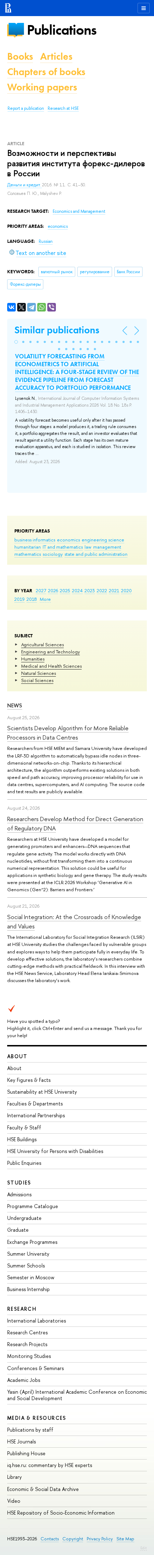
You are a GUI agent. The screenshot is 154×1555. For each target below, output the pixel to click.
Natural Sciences (38, 673)
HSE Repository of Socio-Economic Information (61, 1512)
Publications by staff (30, 1429)
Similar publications (56, 330)
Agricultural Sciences (42, 644)
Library (14, 1476)
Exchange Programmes (32, 1241)
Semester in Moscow (30, 1277)
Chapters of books (46, 71)
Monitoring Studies (29, 1356)
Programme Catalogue (32, 1206)
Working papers (42, 87)
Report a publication (26, 108)
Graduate (18, 1229)
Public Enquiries (24, 1162)
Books (20, 56)
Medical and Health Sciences (51, 666)
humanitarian (27, 547)
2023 (90, 590)
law (88, 547)
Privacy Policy (100, 1539)
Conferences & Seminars (35, 1368)
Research (22, 1308)
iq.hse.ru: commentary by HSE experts (49, 1465)
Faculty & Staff (24, 1127)
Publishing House (26, 1453)
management (107, 547)
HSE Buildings (22, 1139)
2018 (32, 599)
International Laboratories (36, 1320)
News (14, 705)
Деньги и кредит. (24, 185)
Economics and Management (79, 211)
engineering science (103, 539)
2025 (65, 590)
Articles (56, 56)
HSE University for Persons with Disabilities (55, 1151)
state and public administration (95, 554)
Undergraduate (24, 1218)
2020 (126, 590)
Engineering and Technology (50, 651)
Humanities (32, 659)
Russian (46, 241)
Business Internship (28, 1289)
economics (68, 539)
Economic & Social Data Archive (43, 1489)
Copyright (72, 1539)
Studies (19, 1182)
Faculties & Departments (35, 1103)
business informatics (34, 539)
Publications (61, 30)
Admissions (19, 1194)
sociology (53, 554)
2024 (77, 590)
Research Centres (27, 1332)
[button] (16, 341)
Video (13, 1500)
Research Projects (27, 1344)
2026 (53, 590)
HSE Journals (21, 1441)
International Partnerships (36, 1115)
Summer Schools (26, 1265)
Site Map (125, 1539)
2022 (102, 590)
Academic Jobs (23, 1380)
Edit (143, 1547)
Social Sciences (37, 680)
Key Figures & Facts (28, 1079)
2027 (41, 590)
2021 (114, 590)
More (45, 599)
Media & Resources (36, 1417)
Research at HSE (63, 108)
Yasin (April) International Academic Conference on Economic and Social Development (77, 1395)
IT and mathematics (63, 547)
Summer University (28, 1253)
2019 (19, 599)
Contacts (49, 1539)
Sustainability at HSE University (42, 1091)
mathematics (27, 554)
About (17, 1056)
